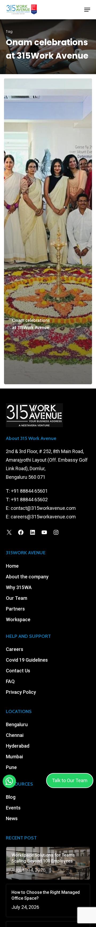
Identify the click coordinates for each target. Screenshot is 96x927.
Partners (15, 609)
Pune (11, 767)
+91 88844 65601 (29, 491)
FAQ (10, 681)
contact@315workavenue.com (43, 508)
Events (13, 808)
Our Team (16, 598)
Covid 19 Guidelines (27, 660)
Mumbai (14, 756)
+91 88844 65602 (29, 499)
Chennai (14, 735)
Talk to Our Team (69, 780)
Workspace (18, 619)
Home (12, 566)
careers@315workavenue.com (43, 516)
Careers (14, 649)
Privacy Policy (21, 692)
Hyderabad (17, 746)
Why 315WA (19, 587)
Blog (10, 797)
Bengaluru (17, 724)
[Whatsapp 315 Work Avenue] (9, 781)
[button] (87, 9)
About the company (27, 576)
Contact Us (18, 670)
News (12, 818)
